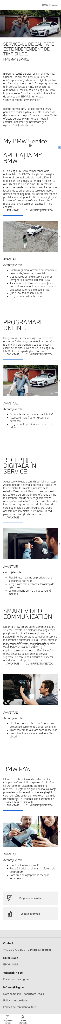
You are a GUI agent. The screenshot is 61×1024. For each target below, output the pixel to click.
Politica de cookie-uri (15, 1000)
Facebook (9, 979)
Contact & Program (39, 949)
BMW (6, 964)
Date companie (12, 994)
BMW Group (10, 958)
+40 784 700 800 (14, 949)
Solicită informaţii (30, 913)
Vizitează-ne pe (13, 972)
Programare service (30, 898)
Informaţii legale (13, 987)
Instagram (23, 979)
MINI (15, 964)
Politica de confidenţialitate (19, 1007)
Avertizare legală (34, 994)
